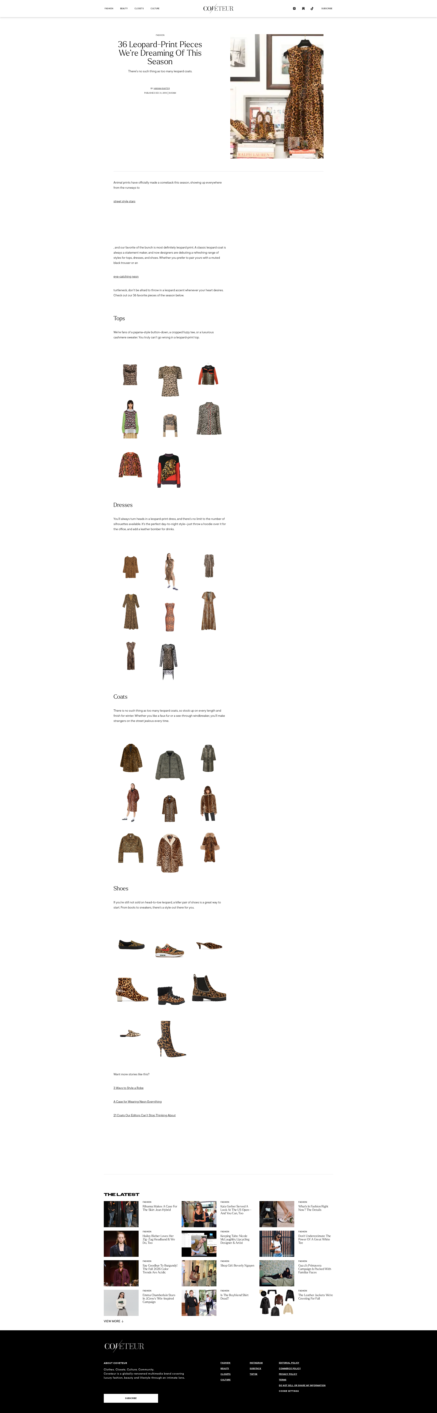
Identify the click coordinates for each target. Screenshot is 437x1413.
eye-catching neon (126, 276)
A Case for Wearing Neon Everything (138, 1101)
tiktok (253, 1374)
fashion (109, 8)
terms (282, 1379)
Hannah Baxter (162, 88)
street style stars (124, 201)
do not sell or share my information (302, 1385)
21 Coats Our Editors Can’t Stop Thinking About (145, 1115)
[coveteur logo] (218, 8)
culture (155, 8)
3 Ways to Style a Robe (129, 1088)
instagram (256, 1362)
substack (255, 1368)
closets (139, 8)
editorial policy (289, 1362)
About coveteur (115, 1363)
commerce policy (290, 1368)
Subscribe (326, 8)
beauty (124, 8)
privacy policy (288, 1374)
